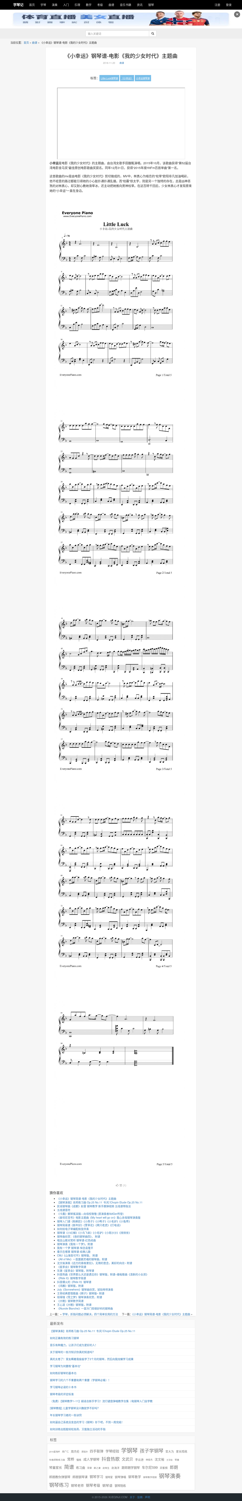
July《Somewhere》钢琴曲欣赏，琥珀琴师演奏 (85, 1289)
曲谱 (111, 5)
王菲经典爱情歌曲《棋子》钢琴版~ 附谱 (80, 1293)
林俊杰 (149, 1459)
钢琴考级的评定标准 (62, 1394)
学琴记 (18, 4)
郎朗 (174, 1467)
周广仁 (65, 1451)
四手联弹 (96, 1451)
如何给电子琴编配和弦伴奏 (73, 1229)
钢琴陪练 (120, 1485)
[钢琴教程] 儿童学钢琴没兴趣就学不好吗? (74, 1408)
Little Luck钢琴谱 (109, 78)
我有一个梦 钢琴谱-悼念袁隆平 (75, 1248)
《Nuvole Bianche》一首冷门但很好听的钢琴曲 (85, 1308)
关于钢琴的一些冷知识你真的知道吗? (72, 1352)
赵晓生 (106, 1467)
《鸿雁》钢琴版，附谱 (70, 1286)
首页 (32, 5)
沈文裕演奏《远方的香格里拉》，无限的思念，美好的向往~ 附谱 (94, 1263)
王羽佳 (169, 1459)
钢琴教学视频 (150, 1477)
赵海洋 (115, 1468)
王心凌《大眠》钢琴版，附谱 (74, 1304)
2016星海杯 (54, 1451)
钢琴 (151, 5)
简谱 (69, 1466)
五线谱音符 (63, 1210)
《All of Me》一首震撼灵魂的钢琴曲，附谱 (82, 1259)
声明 (147, 1497)
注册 (217, 5)
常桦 (70, 1459)
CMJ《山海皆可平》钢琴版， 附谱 (77, 1255)
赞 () (122, 1185)
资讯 (140, 5)
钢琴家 (109, 1477)
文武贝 (127, 1459)
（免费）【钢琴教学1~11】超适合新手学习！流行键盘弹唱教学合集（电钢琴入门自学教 (101, 1401)
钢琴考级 (93, 1485)
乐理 (77, 5)
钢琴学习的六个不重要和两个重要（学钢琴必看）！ (80, 1380)
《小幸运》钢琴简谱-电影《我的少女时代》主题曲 (86, 1198)
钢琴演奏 (170, 1476)
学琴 (43, 5)
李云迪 (139, 1459)
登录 (229, 5)
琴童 (177, 1459)
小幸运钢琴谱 (143, 78)
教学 (89, 5)
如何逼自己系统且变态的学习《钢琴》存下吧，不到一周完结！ (87, 1422)
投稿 (140, 1497)
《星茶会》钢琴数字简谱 (71, 1267)
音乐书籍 (125, 5)
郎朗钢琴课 (80, 1477)
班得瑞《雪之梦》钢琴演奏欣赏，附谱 (79, 1297)
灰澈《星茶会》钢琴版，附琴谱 (75, 1270)
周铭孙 (84, 1451)
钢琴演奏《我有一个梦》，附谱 (75, 1244)
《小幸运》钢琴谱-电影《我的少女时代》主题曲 (121, 55)
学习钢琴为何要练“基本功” (65, 1366)
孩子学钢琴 (151, 1450)
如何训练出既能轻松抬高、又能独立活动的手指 (77, 1429)
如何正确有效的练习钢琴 (64, 1338)
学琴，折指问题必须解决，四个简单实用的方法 (90, 1314)
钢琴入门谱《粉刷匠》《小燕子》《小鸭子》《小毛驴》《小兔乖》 (94, 1221)
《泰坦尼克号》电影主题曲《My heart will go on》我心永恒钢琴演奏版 (98, 1217)
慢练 (78, 1459)
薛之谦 (97, 1467)
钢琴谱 (107, 1485)
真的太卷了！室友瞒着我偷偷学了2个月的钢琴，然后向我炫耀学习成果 (91, 1359)
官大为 (169, 1451)
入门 (66, 5)
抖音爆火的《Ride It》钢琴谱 (74, 1282)
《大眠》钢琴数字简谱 (70, 1301)
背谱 (89, 1467)
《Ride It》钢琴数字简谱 (71, 1278)
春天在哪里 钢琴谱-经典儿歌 (74, 1251)
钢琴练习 (59, 1484)
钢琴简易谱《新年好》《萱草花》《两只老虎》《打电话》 (89, 1225)
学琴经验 (112, 1451)
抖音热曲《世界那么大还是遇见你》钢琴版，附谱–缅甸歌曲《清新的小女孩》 (103, 1274)
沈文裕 (159, 1459)
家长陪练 (181, 1451)
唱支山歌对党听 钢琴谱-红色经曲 (76, 1240)
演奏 (54, 5)
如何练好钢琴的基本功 (63, 1373)
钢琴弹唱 (120, 1477)
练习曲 (80, 1467)
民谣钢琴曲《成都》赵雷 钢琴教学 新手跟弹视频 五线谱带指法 (94, 1206)
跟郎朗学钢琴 (131, 1467)
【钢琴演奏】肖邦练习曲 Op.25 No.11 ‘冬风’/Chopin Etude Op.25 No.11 (100, 1202)
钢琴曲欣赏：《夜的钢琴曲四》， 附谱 (78, 1236)
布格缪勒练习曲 (57, 1459)
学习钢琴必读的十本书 (63, 1387)
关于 (132, 1497)
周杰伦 (75, 1451)
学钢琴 (129, 1450)
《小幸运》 (127, 78)
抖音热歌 (111, 1459)
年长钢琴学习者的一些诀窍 (66, 1415)
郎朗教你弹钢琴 (59, 1477)
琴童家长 (55, 1467)
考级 (100, 5)
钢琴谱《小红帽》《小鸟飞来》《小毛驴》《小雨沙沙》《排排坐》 (94, 1232)
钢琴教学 (134, 1477)
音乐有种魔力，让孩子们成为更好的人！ (74, 1345)
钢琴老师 (77, 1485)
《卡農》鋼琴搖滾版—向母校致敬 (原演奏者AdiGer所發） (91, 1214)
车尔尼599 (150, 1467)
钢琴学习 (96, 1476)
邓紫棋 (164, 1468)
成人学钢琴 (91, 1459)
